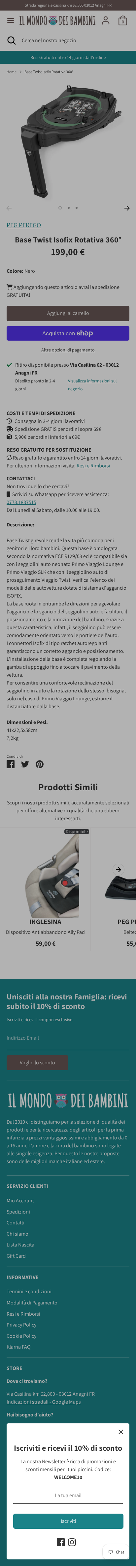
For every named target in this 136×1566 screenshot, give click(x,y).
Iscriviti (68, 1521)
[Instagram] (72, 1542)
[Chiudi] (121, 1432)
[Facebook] (61, 1542)
